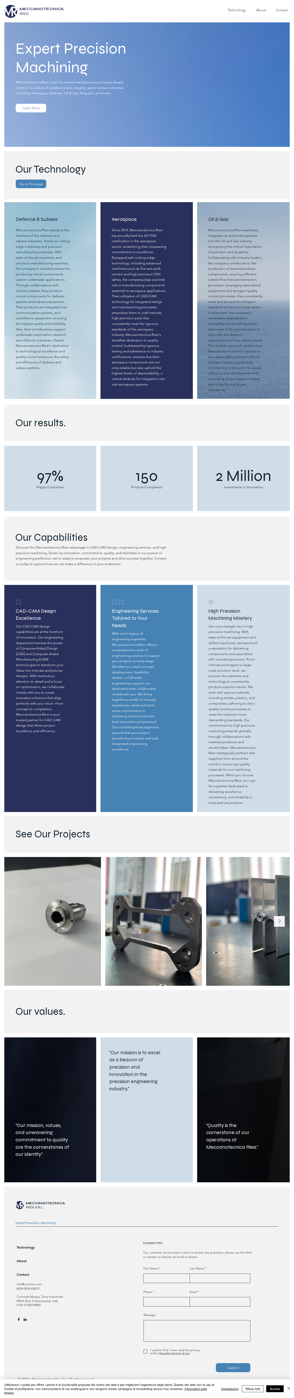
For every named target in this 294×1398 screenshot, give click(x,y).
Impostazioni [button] (229, 1389)
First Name (150, 1268)
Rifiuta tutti (253, 1389)
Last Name (197, 1268)
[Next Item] (279, 921)
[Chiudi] (288, 1389)
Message (150, 1314)
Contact (23, 1274)
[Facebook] (19, 1319)
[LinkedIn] (25, 1319)
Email (193, 1291)
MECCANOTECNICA (45, 1203)
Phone (147, 1291)
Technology (26, 1247)
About (22, 1261)
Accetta (275, 1389)
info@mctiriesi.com (29, 1284)
